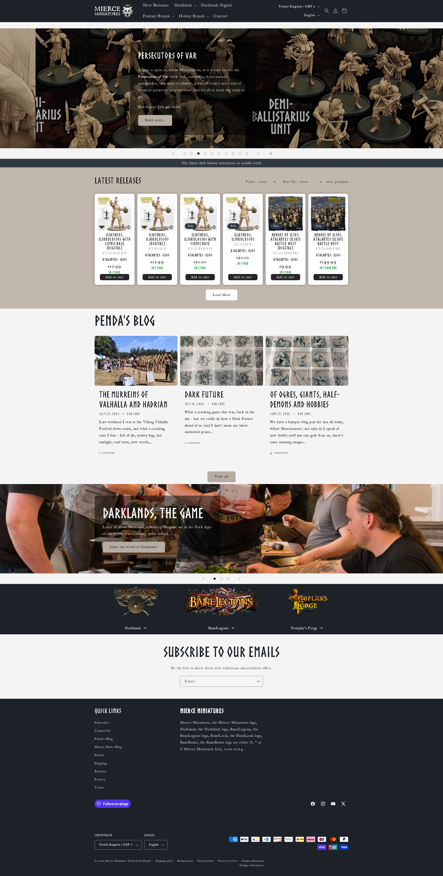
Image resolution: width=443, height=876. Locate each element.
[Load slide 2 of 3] (221, 578)
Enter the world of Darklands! (134, 547)
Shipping (101, 763)
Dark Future (204, 394)
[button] (185, 5)
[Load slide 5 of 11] (205, 153)
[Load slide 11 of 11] (246, 153)
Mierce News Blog (108, 747)
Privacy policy (206, 861)
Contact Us (103, 731)
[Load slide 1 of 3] (214, 578)
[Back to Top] (433, 866)
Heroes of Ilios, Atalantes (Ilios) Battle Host (328, 239)
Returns (100, 771)
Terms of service (227, 861)
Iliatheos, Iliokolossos (242, 237)
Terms (99, 788)
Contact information (253, 861)
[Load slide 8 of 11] (226, 153)
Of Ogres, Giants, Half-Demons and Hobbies (304, 399)
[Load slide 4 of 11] (198, 153)
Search (99, 755)
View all (221, 477)
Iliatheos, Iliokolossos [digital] (157, 239)
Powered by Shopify (139, 861)
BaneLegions (218, 628)
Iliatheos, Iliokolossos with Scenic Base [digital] (114, 241)
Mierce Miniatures (116, 861)
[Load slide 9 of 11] (233, 153)
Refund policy (185, 861)
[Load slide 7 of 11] (219, 153)
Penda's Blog (104, 739)
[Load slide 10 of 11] (239, 153)
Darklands (133, 628)
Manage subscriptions (251, 865)
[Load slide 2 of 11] (184, 153)
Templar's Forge (304, 628)
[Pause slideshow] (270, 153)
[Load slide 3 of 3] (228, 578)
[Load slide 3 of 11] (191, 153)
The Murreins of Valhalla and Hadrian (133, 399)
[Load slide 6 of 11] (212, 153)
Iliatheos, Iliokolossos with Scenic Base (200, 239)
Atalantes (109, 259)
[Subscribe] (258, 681)
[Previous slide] (173, 153)
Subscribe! (102, 723)
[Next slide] (258, 153)
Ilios (123, 259)
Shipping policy (164, 861)
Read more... (120, 120)
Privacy (100, 779)
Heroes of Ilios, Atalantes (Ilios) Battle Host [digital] (285, 241)
